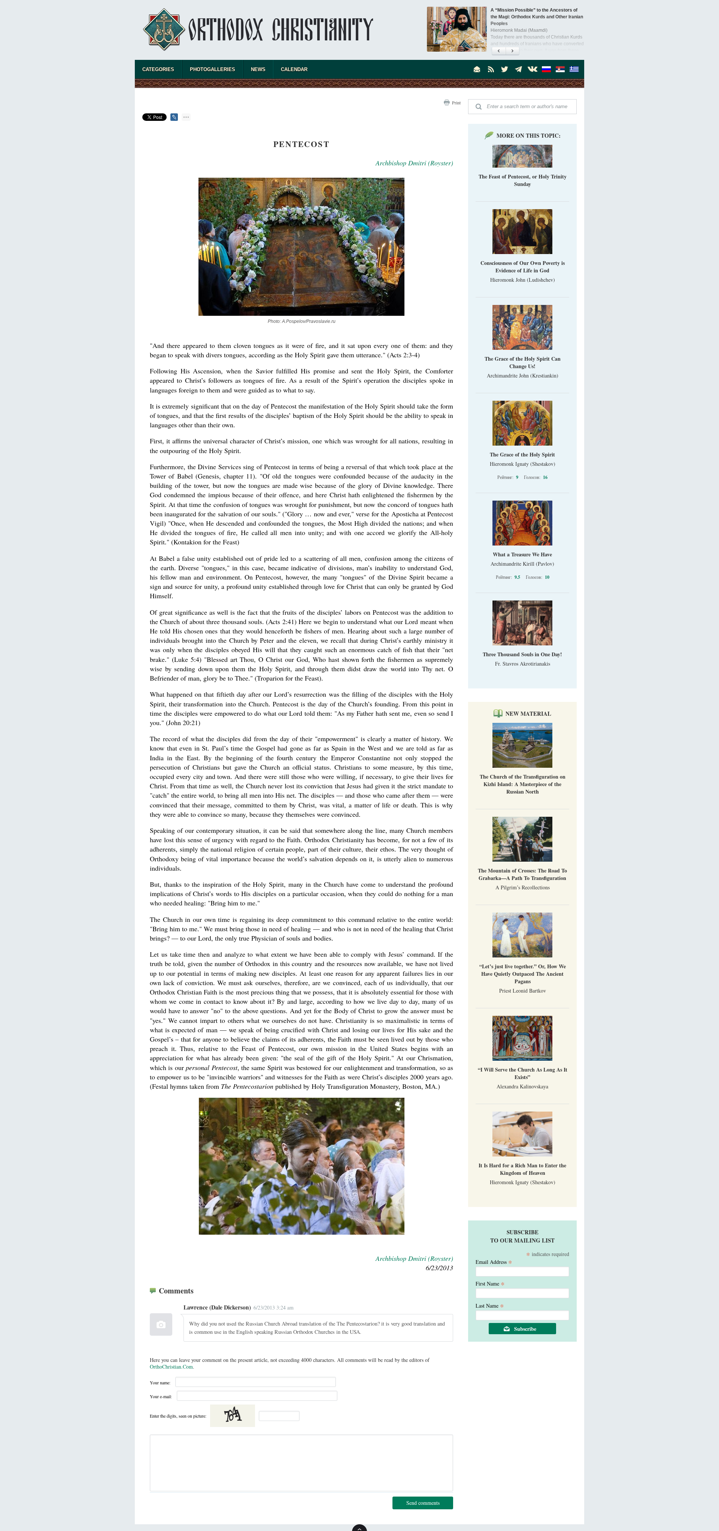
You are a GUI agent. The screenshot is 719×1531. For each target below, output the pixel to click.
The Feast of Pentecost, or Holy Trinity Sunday (523, 180)
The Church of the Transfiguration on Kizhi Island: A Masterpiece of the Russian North (522, 784)
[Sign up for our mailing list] (477, 69)
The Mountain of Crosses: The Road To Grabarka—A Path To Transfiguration (522, 874)
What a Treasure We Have (522, 554)
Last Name (490, 1305)
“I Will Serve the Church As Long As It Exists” (522, 1073)
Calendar (294, 69)
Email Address (494, 1261)
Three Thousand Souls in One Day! (522, 654)
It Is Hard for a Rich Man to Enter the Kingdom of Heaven (522, 1169)
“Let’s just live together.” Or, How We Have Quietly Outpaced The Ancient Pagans (522, 973)
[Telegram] (518, 69)
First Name (490, 1283)
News (258, 69)
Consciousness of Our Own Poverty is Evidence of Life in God (522, 266)
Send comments (423, 1502)
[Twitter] (504, 69)
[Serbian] (560, 69)
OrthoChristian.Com (171, 1366)
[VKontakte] (532, 69)
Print (456, 103)
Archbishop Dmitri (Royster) (414, 162)
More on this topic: (529, 135)
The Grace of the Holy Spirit (522, 454)
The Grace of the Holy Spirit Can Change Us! (523, 362)
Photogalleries (212, 69)
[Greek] (574, 69)
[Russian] (546, 69)
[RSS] (491, 69)
